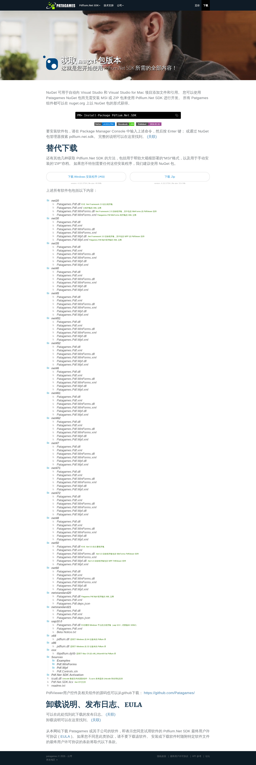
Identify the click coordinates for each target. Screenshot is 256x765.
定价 (197, 5)
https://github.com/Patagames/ (169, 693)
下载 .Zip (170, 176)
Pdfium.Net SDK (89, 5)
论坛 (207, 756)
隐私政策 (161, 756)
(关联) (152, 137)
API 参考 (196, 756)
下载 (205, 5)
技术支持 (109, 5)
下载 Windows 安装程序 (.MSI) (86, 176)
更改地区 (51, 759)
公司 (119, 5)
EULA (65, 736)
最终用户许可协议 (179, 756)
